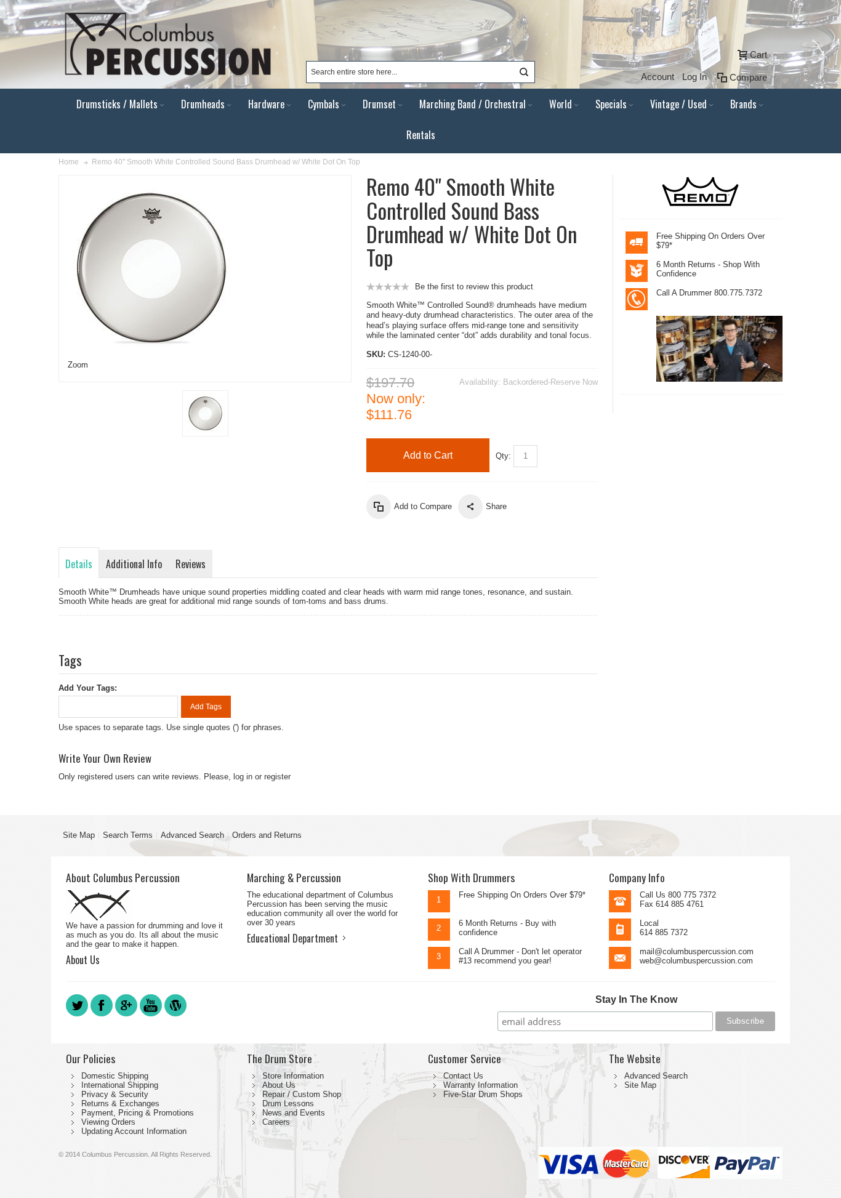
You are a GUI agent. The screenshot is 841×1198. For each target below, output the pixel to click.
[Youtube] (152, 1015)
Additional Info (134, 564)
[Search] (523, 72)
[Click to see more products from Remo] (701, 190)
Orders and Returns (267, 835)
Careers (276, 1122)
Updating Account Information (134, 1131)
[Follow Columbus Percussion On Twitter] (78, 1015)
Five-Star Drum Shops (483, 1094)
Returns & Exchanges (120, 1103)
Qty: (503, 455)
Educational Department (292, 938)
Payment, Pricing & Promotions (137, 1112)
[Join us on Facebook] (103, 1015)
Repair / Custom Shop (301, 1094)
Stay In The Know (636, 999)
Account (657, 76)
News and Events (293, 1112)
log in (242, 776)
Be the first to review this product (474, 286)
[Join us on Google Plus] (127, 1015)
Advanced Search (192, 835)
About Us (83, 959)
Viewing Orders (108, 1122)
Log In (694, 76)
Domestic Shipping (114, 1075)
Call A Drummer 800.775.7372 (709, 292)
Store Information (293, 1075)
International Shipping (119, 1085)
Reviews (190, 564)
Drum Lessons (288, 1103)
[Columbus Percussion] (166, 44)
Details (78, 564)
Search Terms (128, 835)
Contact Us (463, 1075)
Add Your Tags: (87, 688)
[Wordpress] (175, 1015)
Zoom (78, 364)
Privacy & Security (114, 1094)
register (277, 776)
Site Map (79, 835)
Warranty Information (480, 1085)
